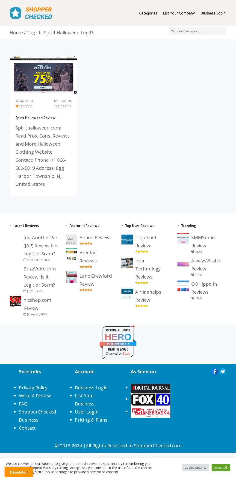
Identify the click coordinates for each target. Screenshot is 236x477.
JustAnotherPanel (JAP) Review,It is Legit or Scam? (41, 245)
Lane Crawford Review (96, 280)
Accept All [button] (220, 468)
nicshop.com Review (37, 304)
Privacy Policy (33, 388)
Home (16, 32)
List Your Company (179, 13)
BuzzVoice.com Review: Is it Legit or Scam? (40, 277)
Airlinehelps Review (148, 296)
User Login (87, 412)
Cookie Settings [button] (195, 468)
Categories (148, 13)
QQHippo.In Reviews (204, 288)
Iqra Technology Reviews (148, 269)
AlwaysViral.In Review (206, 265)
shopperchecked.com (118, 343)
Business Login (213, 13)
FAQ (23, 404)
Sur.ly (126, 353)
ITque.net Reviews (145, 241)
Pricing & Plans (91, 420)
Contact (27, 428)
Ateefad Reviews (88, 257)
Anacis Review (95, 237)
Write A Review (35, 396)
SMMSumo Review (203, 241)
